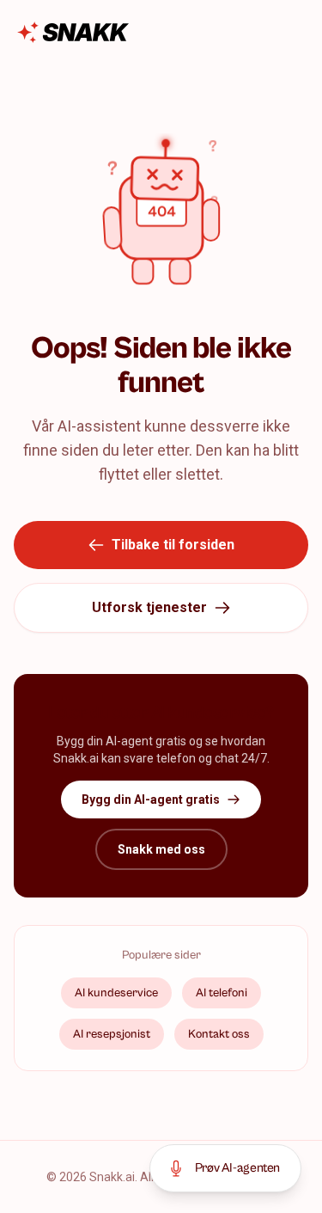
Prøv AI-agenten (237, 1168)
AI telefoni (221, 993)
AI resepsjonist (111, 1034)
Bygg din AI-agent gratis (151, 799)
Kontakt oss (219, 1034)
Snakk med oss (161, 849)
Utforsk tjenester (149, 607)
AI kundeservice (116, 993)
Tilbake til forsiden (173, 544)
